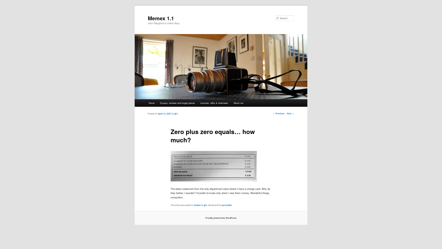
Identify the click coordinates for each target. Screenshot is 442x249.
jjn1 (176, 113)
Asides (197, 205)
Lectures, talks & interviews (214, 103)
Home (152, 103)
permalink (227, 205)
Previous (278, 113)
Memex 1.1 (161, 18)
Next (290, 113)
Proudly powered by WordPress (221, 217)
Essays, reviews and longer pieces (177, 103)
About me (238, 103)
